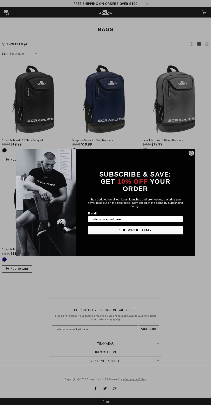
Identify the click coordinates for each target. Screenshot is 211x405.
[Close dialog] (191, 153)
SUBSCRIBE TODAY (135, 230)
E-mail (92, 213)
